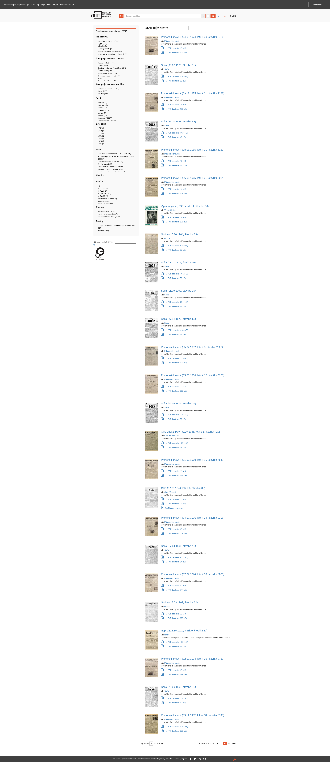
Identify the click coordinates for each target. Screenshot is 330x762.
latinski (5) (102, 113)
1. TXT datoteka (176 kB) (176, 222)
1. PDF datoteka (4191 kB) (177, 415)
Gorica (167, 238)
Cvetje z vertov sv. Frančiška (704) (112, 68)
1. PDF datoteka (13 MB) (176, 189)
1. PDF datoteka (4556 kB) (177, 642)
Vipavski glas (170, 210)
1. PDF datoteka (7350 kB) (177, 358)
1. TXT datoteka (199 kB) (176, 109)
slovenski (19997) (105, 118)
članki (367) (102, 91)
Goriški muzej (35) (105, 164)
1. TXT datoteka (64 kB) (176, 447)
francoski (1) (103, 105)
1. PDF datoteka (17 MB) (176, 499)
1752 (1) (101, 128)
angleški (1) (102, 102)
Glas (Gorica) (170, 492)
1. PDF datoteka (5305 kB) (177, 76)
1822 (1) (101, 138)
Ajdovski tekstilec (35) (106, 63)
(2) (99, 186)
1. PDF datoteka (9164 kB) (177, 726)
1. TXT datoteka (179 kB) (176, 165)
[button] (75, 4)
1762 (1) (101, 131)
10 (221, 743)
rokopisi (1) (102, 46)
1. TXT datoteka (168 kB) (176, 391)
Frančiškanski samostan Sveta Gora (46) (114, 154)
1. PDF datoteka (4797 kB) (177, 557)
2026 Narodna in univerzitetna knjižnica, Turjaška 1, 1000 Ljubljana (159, 759)
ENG (224, 16)
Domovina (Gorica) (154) (108, 73)
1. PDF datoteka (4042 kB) (177, 274)
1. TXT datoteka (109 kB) (176, 618)
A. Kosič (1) (102, 191)
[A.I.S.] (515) (103, 188)
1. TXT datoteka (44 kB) (176, 306)
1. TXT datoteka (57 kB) (176, 250)
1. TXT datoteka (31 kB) (176, 504)
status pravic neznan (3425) (109, 217)
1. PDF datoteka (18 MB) (176, 217)
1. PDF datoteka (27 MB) (176, 48)
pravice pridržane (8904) (108, 214)
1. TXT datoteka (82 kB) (176, 81)
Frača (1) (101, 78)
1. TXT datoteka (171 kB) (176, 52)
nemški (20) (102, 115)
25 (225, 743)
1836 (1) (101, 144)
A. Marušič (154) (104, 193)
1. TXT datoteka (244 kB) (176, 590)
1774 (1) (101, 133)
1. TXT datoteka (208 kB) (176, 533)
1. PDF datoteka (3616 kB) (177, 133)
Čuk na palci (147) (105, 71)
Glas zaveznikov (171, 436)
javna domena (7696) (106, 211)
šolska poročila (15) (106, 49)
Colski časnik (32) (105, 65)
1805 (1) (101, 136)
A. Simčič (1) (103, 196)
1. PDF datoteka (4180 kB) (177, 330)
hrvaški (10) (102, 108)
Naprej (167, 635)
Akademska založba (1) (107, 199)
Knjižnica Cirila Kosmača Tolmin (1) (112, 167)
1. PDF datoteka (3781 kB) (177, 698)
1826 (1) (101, 141)
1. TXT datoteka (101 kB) (176, 363)
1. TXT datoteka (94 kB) (176, 562)
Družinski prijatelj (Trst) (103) (109, 76)
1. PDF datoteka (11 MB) (176, 386)
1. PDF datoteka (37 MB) (176, 529)
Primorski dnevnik (172, 41)
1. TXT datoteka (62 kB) (176, 703)
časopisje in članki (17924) (108, 41)
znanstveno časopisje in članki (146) (112, 54)
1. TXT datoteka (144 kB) (176, 475)
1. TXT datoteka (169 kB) (176, 674)
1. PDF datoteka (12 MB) (176, 161)
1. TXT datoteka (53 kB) (176, 278)
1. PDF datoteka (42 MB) (176, 585)
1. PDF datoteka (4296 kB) (177, 443)
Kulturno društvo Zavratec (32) (110, 169)
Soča (166, 69)
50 (229, 743)
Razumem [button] (317, 5)
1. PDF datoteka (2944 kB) (177, 302)
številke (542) (103, 94)
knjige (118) (102, 43)
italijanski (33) (103, 110)
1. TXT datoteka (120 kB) (176, 731)
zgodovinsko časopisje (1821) (110, 51)
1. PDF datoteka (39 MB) (176, 105)
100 (234, 743)
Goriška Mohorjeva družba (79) (110, 162)
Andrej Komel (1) (104, 201)
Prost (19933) (103, 231)
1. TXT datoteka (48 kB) (176, 137)
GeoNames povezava (174, 508)
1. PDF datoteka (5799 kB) (177, 245)
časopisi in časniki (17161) (108, 88)
